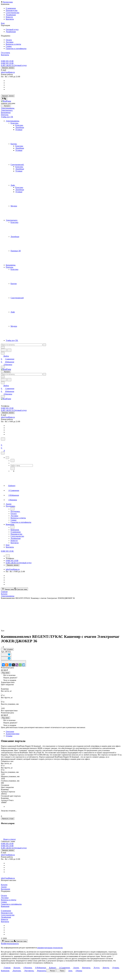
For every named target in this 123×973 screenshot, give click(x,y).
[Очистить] (44, 344)
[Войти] (2, 442)
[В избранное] (6, 654)
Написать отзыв (7, 819)
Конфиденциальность (10, 944)
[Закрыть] (3, 453)
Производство (7, 913)
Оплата (4, 895)
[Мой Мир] (10, 664)
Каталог (4, 885)
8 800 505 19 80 (7, 61)
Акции (4, 887)
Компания (5, 906)
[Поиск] (3, 439)
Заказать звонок (8, 68)
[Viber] (16, 664)
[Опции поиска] (3, 347)
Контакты (5, 921)
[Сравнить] (6, 658)
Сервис (4, 902)
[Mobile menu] (3, 396)
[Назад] (12, 460)
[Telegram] (23, 664)
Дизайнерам (6, 917)
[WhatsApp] (20, 664)
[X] (13, 664)
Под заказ (5, 673)
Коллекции (5, 889)
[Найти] (9, 350)
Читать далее (106, 956)
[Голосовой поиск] (4, 350)
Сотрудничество (7, 915)
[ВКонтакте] (3, 664)
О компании (6, 911)
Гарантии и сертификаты (11, 904)
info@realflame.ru (8, 72)
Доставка (5, 898)
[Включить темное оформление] (4, 98)
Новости (4, 919)
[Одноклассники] (6, 664)
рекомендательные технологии (50, 948)
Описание (10, 731)
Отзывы (9, 736)
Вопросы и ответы (8, 900)
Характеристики (12, 734)
